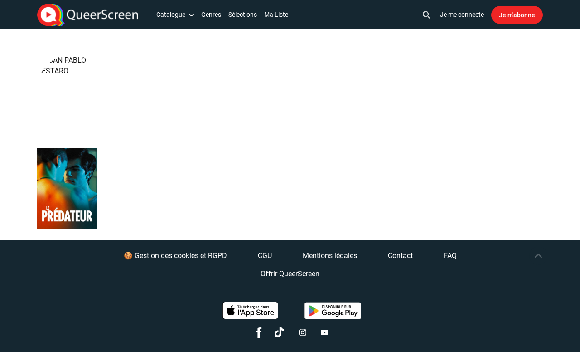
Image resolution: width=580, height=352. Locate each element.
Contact (400, 255)
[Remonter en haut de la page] (538, 256)
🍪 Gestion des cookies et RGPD (175, 255)
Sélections (242, 14)
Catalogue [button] (170, 14)
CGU (265, 255)
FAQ (450, 255)
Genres (211, 14)
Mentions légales (330, 255)
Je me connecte (462, 14)
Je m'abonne (517, 15)
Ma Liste (276, 14)
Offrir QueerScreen (290, 273)
